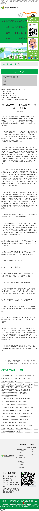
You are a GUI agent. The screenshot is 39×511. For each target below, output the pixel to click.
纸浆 (4, 84)
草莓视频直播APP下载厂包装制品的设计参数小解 (15, 399)
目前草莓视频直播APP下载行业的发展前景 (21, 361)
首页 (3, 21)
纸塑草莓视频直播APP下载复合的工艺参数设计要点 (16, 390)
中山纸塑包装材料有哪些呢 (9, 396)
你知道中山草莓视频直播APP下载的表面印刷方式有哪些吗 (18, 384)
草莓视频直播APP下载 (10, 77)
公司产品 (21, 452)
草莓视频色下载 (11, 64)
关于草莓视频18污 (21, 450)
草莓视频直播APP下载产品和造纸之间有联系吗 (15, 410)
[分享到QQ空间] (30, 58)
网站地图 (2, 510)
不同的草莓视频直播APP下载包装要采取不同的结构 (16, 425)
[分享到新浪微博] (32, 58)
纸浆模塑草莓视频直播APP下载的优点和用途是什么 (16, 387)
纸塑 (4, 81)
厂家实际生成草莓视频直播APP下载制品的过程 (15, 419)
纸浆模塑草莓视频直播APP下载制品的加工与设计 (15, 378)
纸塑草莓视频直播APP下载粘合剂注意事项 (14, 393)
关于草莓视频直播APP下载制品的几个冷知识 (14, 428)
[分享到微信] (37, 58)
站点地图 (21, 467)
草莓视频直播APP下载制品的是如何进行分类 (22, 363)
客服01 (34, 24)
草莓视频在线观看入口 (21, 32)
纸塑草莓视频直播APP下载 (12, 132)
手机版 (28, 503)
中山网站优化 (13, 503)
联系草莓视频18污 (21, 462)
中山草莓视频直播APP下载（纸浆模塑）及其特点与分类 (17, 375)
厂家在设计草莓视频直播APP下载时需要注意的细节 (16, 413)
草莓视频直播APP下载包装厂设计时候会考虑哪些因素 (17, 407)
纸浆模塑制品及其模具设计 (9, 381)
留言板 (21, 464)
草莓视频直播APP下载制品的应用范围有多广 (14, 422)
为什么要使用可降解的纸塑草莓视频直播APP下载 (15, 416)
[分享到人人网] (35, 58)
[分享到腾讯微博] (34, 58)
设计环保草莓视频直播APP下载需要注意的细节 (15, 402)
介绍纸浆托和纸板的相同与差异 (10, 431)
